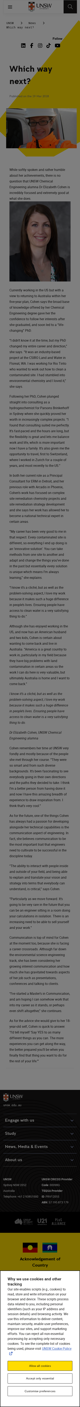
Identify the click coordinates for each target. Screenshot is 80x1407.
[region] (40, 1338)
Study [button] (10, 1133)
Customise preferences (40, 1391)
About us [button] (13, 1159)
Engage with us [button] (19, 1120)
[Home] (40, 7)
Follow (57, 39)
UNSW (10, 23)
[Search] (70, 6)
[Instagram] (40, 45)
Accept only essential (40, 1378)
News (32, 23)
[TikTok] (48, 45)
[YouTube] (57, 45)
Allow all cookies (40, 1365)
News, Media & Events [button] (26, 1146)
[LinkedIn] (24, 45)
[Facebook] (31, 45)
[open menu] (10, 6)
